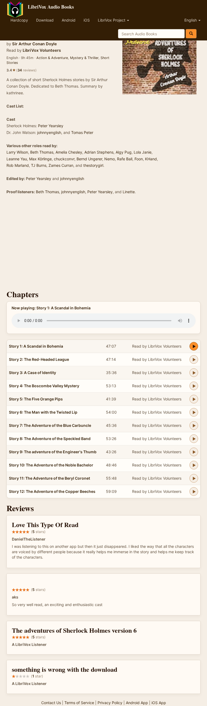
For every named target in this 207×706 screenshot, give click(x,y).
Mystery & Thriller (84, 58)
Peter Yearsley (50, 125)
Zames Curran (61, 165)
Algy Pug (124, 152)
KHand (151, 159)
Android (68, 20)
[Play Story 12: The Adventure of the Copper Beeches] (193, 491)
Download (45, 20)
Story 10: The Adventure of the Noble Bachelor (51, 465)
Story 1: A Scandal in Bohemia (36, 346)
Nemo (109, 159)
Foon (138, 159)
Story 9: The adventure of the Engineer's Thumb (52, 451)
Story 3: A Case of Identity (32, 372)
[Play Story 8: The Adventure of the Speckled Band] (193, 438)
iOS (87, 20)
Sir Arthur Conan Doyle (34, 43)
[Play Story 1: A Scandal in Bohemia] (193, 346)
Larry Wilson (17, 152)
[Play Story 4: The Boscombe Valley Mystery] (193, 386)
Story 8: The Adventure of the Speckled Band (50, 438)
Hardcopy (19, 20)
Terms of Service (79, 702)
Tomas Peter (82, 132)
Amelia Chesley (69, 152)
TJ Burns (38, 165)
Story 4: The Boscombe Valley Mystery (44, 385)
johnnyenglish (49, 132)
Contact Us (51, 702)
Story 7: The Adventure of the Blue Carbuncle (50, 425)
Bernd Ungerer (89, 159)
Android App (137, 702)
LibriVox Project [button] (112, 20)
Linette (129, 191)
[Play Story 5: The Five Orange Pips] (193, 399)
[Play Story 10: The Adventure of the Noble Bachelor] (193, 465)
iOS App (158, 702)
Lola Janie (142, 152)
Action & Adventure (52, 58)
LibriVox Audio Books (51, 6)
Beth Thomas (41, 152)
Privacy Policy (110, 702)
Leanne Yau (16, 159)
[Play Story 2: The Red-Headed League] (193, 359)
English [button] (191, 20)
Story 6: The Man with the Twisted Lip (43, 412)
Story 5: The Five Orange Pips (36, 399)
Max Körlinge (40, 159)
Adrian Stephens (98, 152)
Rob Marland (17, 165)
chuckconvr (64, 159)
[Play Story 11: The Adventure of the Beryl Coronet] (193, 478)
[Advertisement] (103, 244)
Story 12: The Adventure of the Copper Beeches (52, 491)
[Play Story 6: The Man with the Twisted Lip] (193, 412)
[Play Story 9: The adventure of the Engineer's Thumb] (193, 452)
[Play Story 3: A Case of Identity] (193, 372)
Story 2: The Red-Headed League (39, 359)
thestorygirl (93, 165)
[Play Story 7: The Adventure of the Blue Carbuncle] (193, 425)
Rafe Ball (124, 159)
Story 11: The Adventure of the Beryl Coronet (49, 478)
